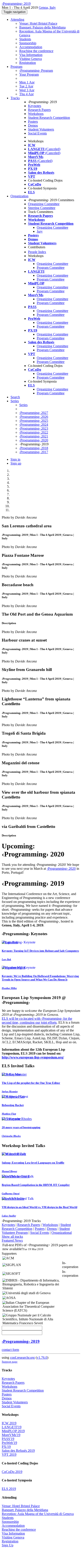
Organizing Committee (43, 204)
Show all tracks (12, 1236)
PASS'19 (8, 1439)
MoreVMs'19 (11, 1435)
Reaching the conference (36, 51)
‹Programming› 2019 (21, 1341)
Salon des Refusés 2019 (18, 1450)
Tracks (15, 98)
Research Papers (39, 110)
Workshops (36, 114)
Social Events (37, 133)
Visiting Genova (30, 59)
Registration (27, 63)
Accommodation (30, 47)
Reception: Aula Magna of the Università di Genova (38, 1514)
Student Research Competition (49, 117)
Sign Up (7, 1545)
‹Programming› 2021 (33, 436)
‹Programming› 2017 (33, 452)
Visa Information (30, 55)
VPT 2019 (9, 1454)
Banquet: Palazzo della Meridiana (42, 27)
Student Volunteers (41, 129)
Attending (17, 19)
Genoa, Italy (47, 7)
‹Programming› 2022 (33, 432)
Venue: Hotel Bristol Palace (38, 23)
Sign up (15, 463)
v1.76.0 (42, 1357)
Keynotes (34, 106)
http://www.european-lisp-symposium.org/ (33, 1057)
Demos (33, 125)
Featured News (12, 1240)
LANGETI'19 (11, 1427)
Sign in (15, 459)
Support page (9, 1361)
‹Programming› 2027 (33, 413)
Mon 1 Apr (27, 82)
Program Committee (51, 267)
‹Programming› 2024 (33, 424)
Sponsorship (27, 43)
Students (25, 39)
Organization (19, 196)
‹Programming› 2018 (33, 448)
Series (23, 405)
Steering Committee (41, 208)
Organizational (61, 1232)
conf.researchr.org (22, 1357)
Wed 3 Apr (26, 90)
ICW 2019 (9, 1423)
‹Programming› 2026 (33, 417)
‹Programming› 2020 (33, 440)
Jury (40, 231)
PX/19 (6, 1447)
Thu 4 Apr (26, 94)
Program (16, 66)
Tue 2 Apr (26, 86)
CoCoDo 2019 (12, 1472)
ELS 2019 (9, 1489)
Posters (33, 121)
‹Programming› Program (36, 70)
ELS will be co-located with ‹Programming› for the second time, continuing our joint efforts (37, 1020)
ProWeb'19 (9, 1443)
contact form (10, 1350)
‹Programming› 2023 (33, 428)
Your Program (29, 74)
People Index (37, 252)
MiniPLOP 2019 (13, 1431)
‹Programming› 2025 (33, 420)
